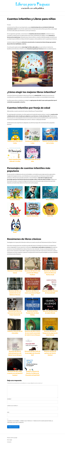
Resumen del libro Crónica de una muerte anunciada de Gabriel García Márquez (32, 333)
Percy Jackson (50, 199)
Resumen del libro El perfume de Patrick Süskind (50, 353)
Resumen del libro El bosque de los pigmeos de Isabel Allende (50, 333)
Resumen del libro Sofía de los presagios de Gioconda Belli (32, 353)
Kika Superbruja (15, 216)
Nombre (9, 399)
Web (8, 412)
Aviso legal (9, 439)
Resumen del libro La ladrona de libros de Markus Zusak (50, 272)
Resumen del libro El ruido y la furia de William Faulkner (32, 272)
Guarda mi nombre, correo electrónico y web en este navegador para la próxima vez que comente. (30, 421)
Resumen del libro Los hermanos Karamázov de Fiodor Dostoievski (15, 313)
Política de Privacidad (12, 437)
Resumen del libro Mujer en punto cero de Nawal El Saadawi (14, 373)
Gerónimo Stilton (15, 199)
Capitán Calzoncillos (32, 216)
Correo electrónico (12, 405)
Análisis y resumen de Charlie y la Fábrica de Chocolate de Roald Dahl (32, 373)
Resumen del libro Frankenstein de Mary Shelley (32, 313)
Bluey (15, 232)
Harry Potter (32, 199)
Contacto (9, 441)
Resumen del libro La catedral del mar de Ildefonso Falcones (15, 292)
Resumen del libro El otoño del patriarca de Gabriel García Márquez (15, 353)
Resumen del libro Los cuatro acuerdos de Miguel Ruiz (32, 292)
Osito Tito (50, 216)
